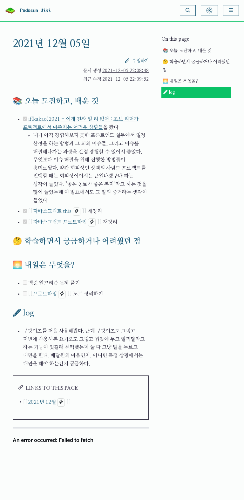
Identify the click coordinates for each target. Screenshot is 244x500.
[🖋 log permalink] (8, 313)
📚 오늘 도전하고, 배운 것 (187, 51)
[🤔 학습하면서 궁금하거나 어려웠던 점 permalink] (8, 241)
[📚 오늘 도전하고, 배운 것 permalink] (8, 101)
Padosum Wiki (35, 10)
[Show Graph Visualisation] (209, 10)
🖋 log (169, 92)
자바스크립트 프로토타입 (60, 222)
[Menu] (231, 10)
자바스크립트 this (52, 211)
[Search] (188, 10)
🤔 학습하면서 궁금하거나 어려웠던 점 (196, 66)
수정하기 (140, 61)
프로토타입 (45, 293)
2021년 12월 (42, 402)
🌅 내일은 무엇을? (180, 81)
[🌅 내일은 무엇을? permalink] (8, 265)
